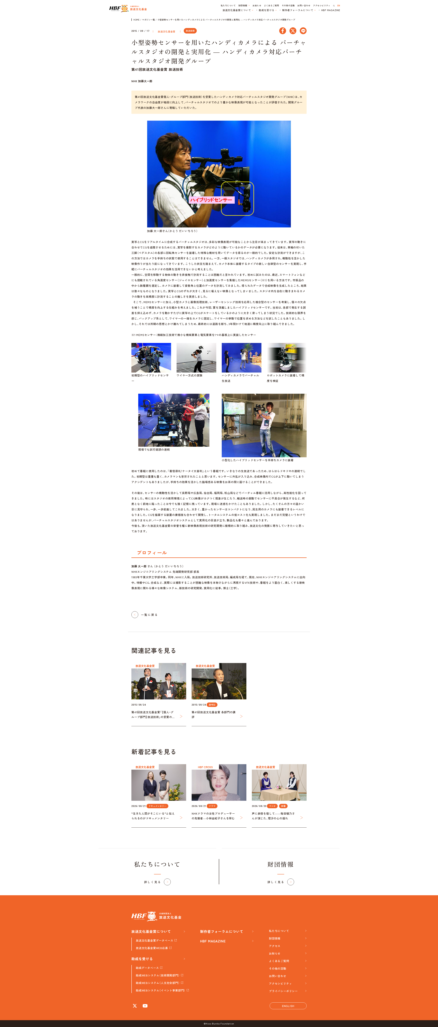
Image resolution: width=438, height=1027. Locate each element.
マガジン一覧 (148, 19)
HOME (136, 19)
